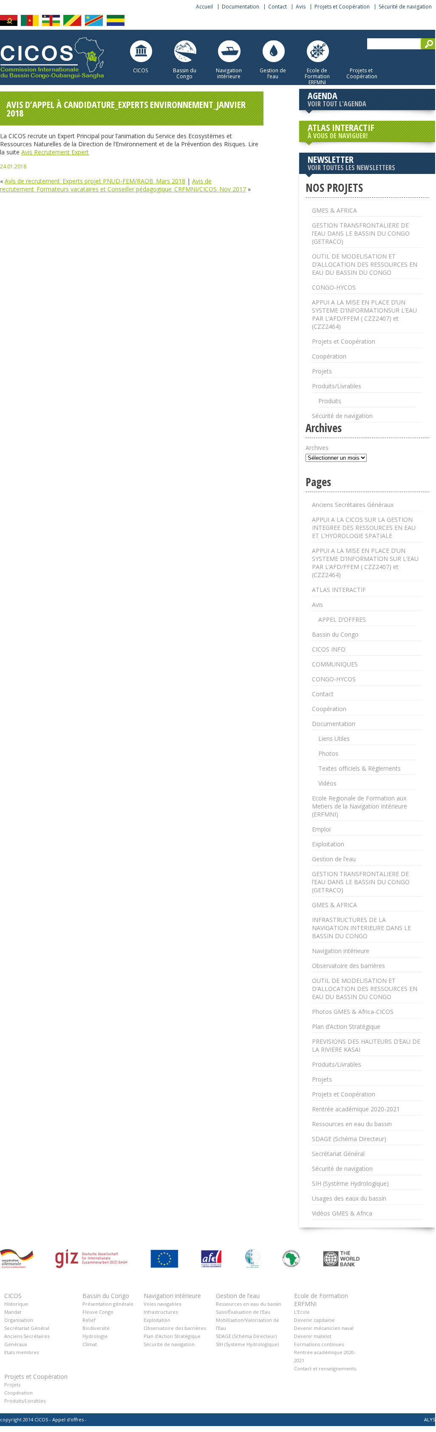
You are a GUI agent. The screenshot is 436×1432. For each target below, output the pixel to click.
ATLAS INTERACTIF (341, 130)
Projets (322, 371)
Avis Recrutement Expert (55, 152)
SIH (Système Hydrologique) (350, 1183)
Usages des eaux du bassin (349, 1198)
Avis (301, 6)
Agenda (337, 98)
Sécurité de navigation (405, 6)
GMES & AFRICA (334, 210)
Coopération (329, 356)
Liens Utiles (334, 739)
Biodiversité (96, 1328)
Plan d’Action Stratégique (346, 1026)
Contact (277, 6)
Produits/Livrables (336, 386)
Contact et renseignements (325, 1368)
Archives (317, 448)
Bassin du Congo (184, 73)
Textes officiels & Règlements (359, 768)
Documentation (240, 6)
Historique (16, 1304)
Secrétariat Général (338, 1154)
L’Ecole (302, 1312)
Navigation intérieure (229, 73)
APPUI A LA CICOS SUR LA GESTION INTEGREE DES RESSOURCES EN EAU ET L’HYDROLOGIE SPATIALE (364, 527)
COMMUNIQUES (335, 664)
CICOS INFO (328, 649)
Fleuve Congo (97, 1312)
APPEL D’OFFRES (342, 619)
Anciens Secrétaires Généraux (353, 505)
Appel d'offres (68, 1419)
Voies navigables (162, 1304)
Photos (328, 753)
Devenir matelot (312, 1336)
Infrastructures (161, 1312)
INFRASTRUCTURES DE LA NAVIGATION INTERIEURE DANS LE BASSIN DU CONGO (361, 928)
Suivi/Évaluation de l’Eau (243, 1312)
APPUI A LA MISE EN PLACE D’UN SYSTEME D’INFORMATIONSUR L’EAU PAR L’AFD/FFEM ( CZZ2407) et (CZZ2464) (364, 314)
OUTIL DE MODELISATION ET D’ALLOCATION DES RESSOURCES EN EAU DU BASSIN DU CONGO (364, 264)
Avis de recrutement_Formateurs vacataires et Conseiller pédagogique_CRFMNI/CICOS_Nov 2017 (123, 185)
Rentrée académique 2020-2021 (356, 1109)
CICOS (140, 70)
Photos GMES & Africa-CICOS (353, 1012)
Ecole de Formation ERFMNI (317, 76)
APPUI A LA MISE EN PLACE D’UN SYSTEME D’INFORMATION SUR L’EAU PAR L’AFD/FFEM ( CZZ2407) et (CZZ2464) (365, 563)
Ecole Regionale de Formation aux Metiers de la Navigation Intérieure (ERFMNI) (359, 806)
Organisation (18, 1320)
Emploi (321, 829)
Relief (89, 1320)
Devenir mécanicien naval (324, 1328)
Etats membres (21, 1352)
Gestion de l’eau (273, 73)
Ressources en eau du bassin (352, 1124)
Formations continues (319, 1344)
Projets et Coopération (342, 6)
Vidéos (327, 783)
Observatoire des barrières (348, 966)
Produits (329, 401)
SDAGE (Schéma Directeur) (349, 1139)
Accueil (204, 6)
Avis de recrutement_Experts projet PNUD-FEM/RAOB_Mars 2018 (95, 181)
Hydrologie (95, 1336)
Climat (89, 1344)
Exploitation (328, 844)
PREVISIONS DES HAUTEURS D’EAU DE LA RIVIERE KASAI (366, 1045)
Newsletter (351, 162)
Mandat (12, 1312)
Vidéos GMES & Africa (342, 1213)
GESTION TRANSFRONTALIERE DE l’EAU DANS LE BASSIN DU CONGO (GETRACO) (361, 233)
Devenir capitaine (314, 1320)
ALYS (429, 1419)
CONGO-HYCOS (334, 287)
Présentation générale (107, 1304)
